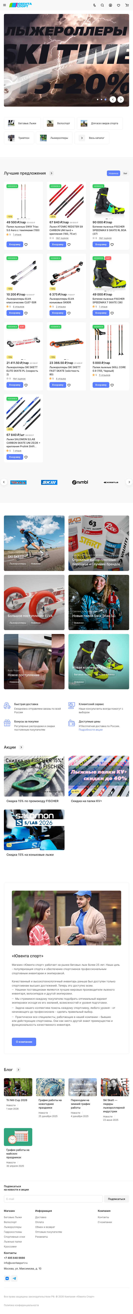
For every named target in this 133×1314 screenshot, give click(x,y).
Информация (43, 1210)
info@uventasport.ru (16, 1262)
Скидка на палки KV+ (86, 801)
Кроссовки (10, 1246)
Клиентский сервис (91, 704)
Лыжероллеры (12, 1227)
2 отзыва (61, 306)
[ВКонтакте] (7, 1278)
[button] (98, 99)
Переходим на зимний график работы (80, 1103)
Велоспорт (10, 1222)
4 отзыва (61, 378)
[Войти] (110, 5)
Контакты (103, 1217)
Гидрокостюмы (13, 1231)
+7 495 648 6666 (14, 1257)
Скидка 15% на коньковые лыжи (30, 854)
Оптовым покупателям (48, 1231)
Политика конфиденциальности (21, 1305)
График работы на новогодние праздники (50, 1103)
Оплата (39, 1222)
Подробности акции (91, 729)
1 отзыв (17, 234)
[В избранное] (25, 244)
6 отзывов (18, 306)
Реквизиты (41, 1236)
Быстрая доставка (26, 704)
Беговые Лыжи (13, 1217)
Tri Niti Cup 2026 (16, 1100)
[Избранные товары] (118, 5)
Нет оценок (62, 238)
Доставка (40, 1217)
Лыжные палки (13, 1241)
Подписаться (116, 1199)
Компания (104, 1210)
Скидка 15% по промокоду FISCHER (32, 801)
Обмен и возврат (45, 1227)
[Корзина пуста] (127, 5)
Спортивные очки (14, 1236)
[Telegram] (14, 1278)
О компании (24, 1041)
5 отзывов (104, 375)
